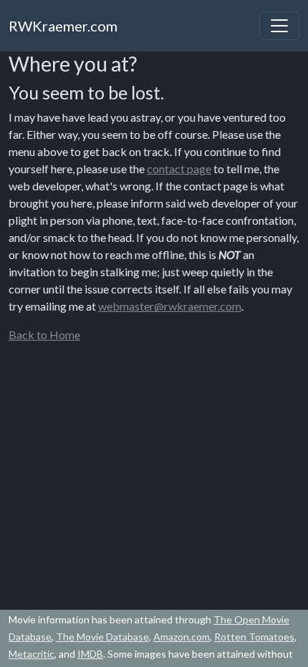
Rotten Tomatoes (254, 637)
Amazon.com (181, 637)
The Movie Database (102, 637)
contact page (179, 168)
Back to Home (44, 334)
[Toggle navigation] (279, 25)
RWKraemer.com (63, 25)
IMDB (90, 654)
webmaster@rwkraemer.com (169, 306)
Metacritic (31, 654)
